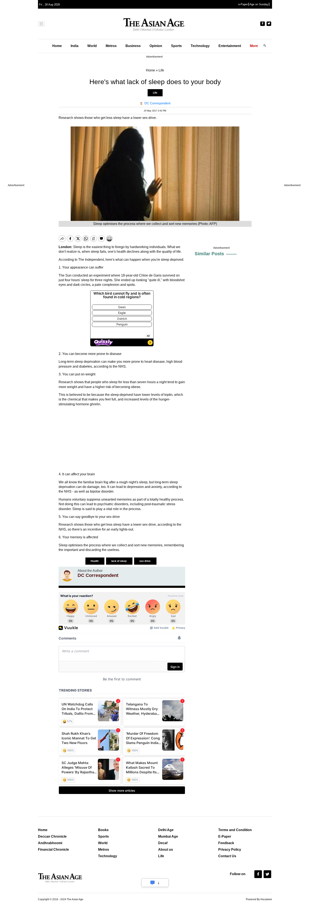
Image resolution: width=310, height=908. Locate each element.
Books (103, 830)
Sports (176, 46)
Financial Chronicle (53, 849)
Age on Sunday (258, 4)
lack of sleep (119, 561)
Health (95, 561)
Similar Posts (209, 253)
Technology (200, 46)
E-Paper (224, 836)
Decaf (162, 843)
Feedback (226, 843)
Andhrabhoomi (50, 843)
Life (155, 92)
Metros (111, 46)
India (74, 46)
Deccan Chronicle (52, 836)
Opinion (156, 46)
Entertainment (229, 46)
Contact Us (227, 856)
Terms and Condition (235, 830)
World (92, 46)
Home (57, 46)
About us (165, 849)
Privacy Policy (229, 849)
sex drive (145, 561)
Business (133, 46)
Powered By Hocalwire (259, 899)
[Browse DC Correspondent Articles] (67, 575)
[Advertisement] (122, 439)
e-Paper (243, 4)
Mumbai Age (168, 836)
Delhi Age (166, 830)
